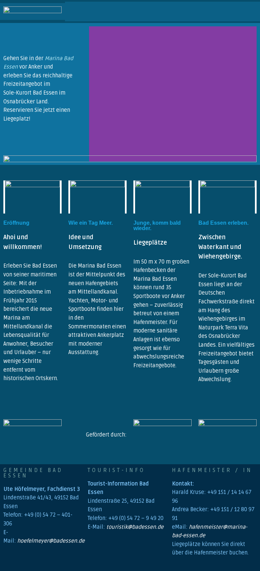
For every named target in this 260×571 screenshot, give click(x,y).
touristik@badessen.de (135, 527)
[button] (142, 11)
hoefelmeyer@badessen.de (51, 541)
